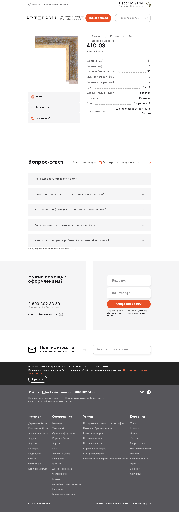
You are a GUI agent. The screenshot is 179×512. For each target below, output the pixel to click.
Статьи (134, 438)
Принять (37, 379)
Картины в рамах (37, 469)
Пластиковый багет (38, 428)
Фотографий (59, 474)
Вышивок (57, 423)
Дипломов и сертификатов (66, 484)
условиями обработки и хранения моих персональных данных (127, 313)
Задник (32, 438)
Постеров (57, 489)
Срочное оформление (64, 433)
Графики (56, 464)
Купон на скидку (139, 458)
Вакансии (135, 469)
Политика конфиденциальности (43, 398)
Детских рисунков (62, 469)
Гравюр (56, 479)
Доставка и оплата (140, 448)
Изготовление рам (93, 433)
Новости (134, 453)
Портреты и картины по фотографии (103, 423)
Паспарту (33, 448)
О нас (133, 423)
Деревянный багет (38, 423)
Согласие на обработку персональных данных (50, 401)
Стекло (32, 458)
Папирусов (58, 458)
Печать (39, 96)
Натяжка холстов (92, 438)
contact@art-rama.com (43, 314)
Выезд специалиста (93, 453)
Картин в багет (60, 438)
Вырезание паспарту (94, 448)
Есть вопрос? (42, 118)
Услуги (133, 433)
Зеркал (56, 443)
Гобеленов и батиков (63, 494)
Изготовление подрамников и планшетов (105, 458)
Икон (55, 448)
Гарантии (135, 464)
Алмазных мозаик (62, 453)
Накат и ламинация (93, 443)
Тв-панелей (58, 428)
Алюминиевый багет (39, 433)
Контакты (135, 474)
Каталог (134, 428)
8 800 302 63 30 (131, 3)
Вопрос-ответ (137, 443)
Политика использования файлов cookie (84, 398)
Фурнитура (34, 464)
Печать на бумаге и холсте (97, 428)
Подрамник (34, 453)
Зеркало (33, 443)
